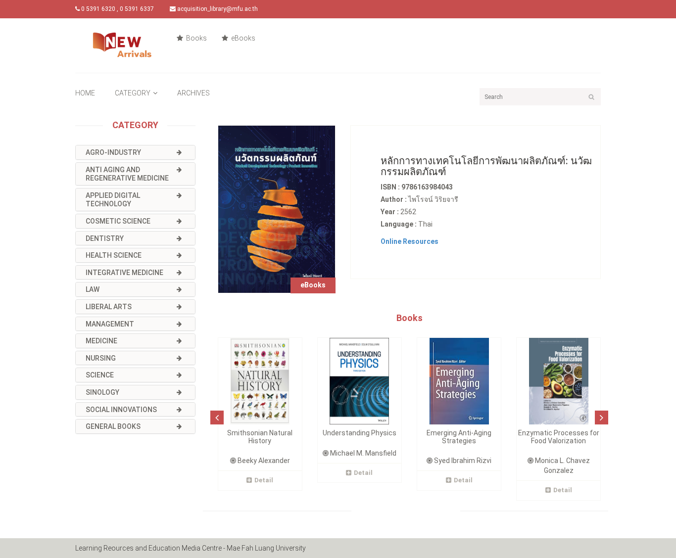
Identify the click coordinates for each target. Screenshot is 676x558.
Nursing (101, 358)
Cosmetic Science (118, 221)
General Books (113, 426)
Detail (263, 480)
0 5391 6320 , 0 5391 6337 (117, 8)
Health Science (114, 255)
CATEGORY (132, 93)
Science (100, 375)
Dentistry (105, 238)
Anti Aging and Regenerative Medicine (127, 174)
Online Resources (409, 241)
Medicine (101, 341)
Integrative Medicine (124, 273)
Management (110, 324)
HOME (85, 93)
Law (92, 289)
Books (196, 38)
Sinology (102, 392)
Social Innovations (121, 410)
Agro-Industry (113, 152)
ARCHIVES (193, 93)
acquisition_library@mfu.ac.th (217, 8)
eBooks (242, 38)
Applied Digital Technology (113, 199)
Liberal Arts (109, 307)
